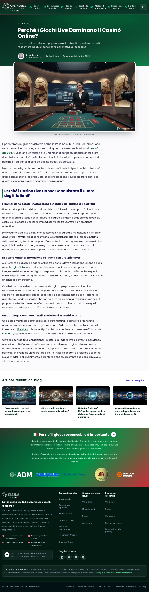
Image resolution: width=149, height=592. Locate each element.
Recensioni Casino (68, 535)
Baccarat (7, 333)
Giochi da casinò (67, 520)
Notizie (85, 516)
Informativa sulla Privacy (126, 587)
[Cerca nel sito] (143, 7)
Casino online (65, 499)
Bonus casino (65, 513)
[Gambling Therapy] (128, 474)
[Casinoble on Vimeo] (76, 557)
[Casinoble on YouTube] (69, 557)
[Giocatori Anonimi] (101, 474)
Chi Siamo (87, 501)
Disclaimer (69, 587)
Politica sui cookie (113, 523)
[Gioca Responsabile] (74, 474)
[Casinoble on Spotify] (83, 557)
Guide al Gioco (66, 542)
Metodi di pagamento (65, 528)
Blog (28, 23)
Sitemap (142, 587)
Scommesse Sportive (65, 506)
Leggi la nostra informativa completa (115, 572)
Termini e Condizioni (85, 587)
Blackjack (22, 329)
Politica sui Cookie (104, 587)
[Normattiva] (48, 474)
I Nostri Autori (88, 509)
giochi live (20, 267)
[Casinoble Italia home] (10, 494)
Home (20, 23)
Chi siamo (110, 501)
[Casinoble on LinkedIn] (62, 557)
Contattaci (87, 523)
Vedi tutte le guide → (136, 380)
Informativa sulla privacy (113, 530)
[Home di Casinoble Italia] (14, 6)
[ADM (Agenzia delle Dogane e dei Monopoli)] (21, 474)
